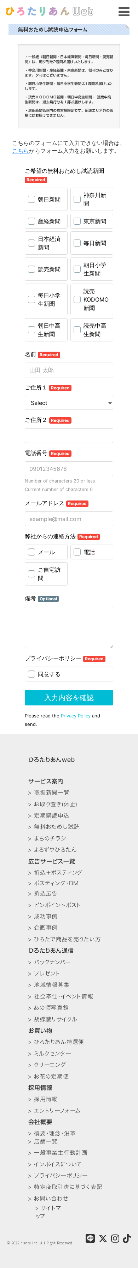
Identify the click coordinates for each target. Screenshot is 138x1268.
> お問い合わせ (48, 1198)
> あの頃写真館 (48, 1008)
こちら (20, 150)
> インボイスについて (55, 1164)
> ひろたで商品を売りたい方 (64, 939)
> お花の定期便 (48, 1076)
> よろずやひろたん (52, 850)
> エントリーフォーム (54, 1111)
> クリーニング (47, 1065)
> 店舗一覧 (43, 1141)
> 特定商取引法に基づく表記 (65, 1187)
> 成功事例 (43, 916)
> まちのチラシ (47, 838)
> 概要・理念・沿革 (52, 1133)
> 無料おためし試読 (54, 827)
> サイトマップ (48, 1212)
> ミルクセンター (49, 1053)
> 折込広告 (43, 893)
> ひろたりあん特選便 (56, 1042)
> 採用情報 (42, 1099)
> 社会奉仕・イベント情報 (60, 996)
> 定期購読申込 (48, 815)
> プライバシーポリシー (58, 1175)
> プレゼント (44, 973)
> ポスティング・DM (53, 883)
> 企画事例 (43, 928)
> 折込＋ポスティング (55, 872)
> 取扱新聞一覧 (48, 792)
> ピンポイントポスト (54, 905)
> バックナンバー (49, 962)
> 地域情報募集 (48, 985)
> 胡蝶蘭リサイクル (52, 1019)
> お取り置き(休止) (52, 804)
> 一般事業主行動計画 (57, 1153)
